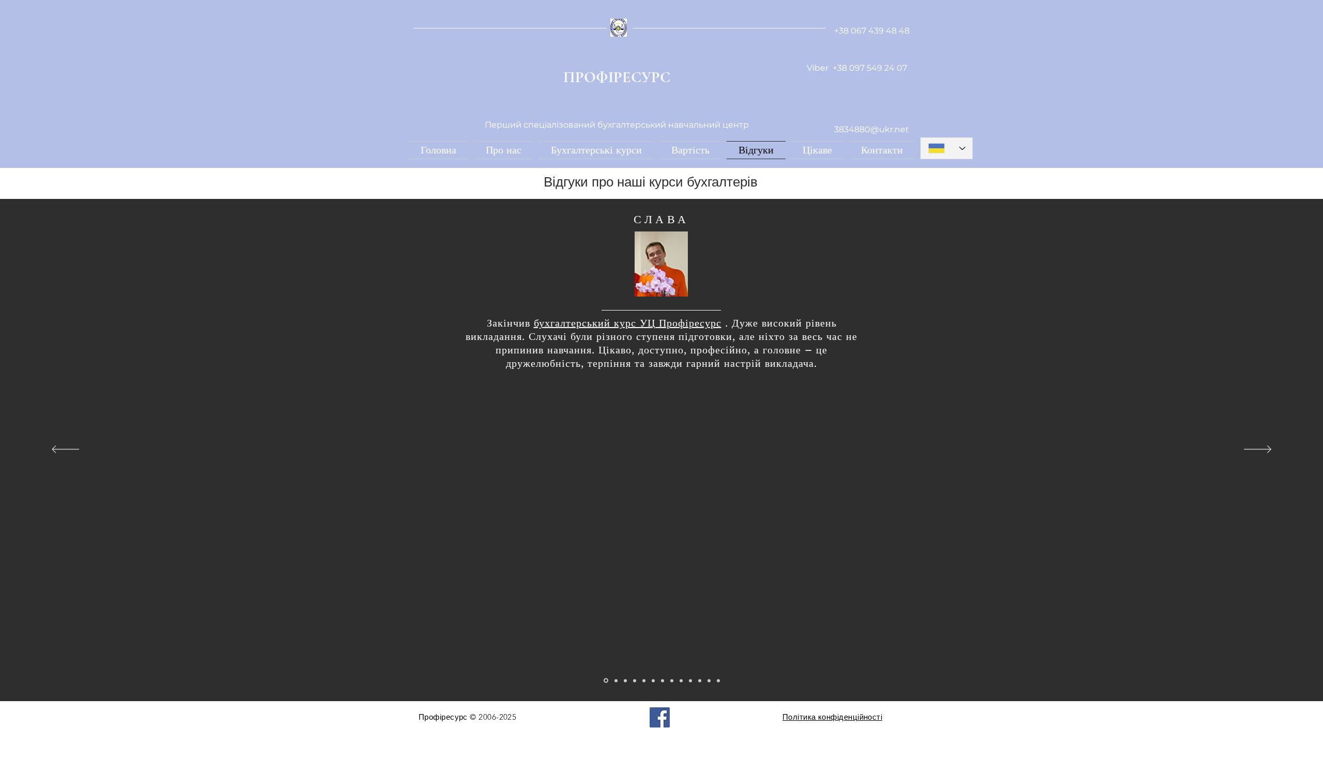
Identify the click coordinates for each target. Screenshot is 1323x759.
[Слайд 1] (606, 680)
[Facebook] (660, 717)
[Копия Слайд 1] (616, 680)
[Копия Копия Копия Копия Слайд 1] (643, 680)
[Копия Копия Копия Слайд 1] (634, 680)
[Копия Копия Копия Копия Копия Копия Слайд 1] (662, 680)
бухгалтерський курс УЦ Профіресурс (627, 323)
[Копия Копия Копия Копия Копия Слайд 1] (653, 680)
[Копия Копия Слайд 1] (625, 680)
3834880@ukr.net (871, 129)
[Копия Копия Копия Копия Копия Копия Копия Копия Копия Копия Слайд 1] (699, 680)
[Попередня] (65, 450)
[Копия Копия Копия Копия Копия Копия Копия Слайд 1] (671, 680)
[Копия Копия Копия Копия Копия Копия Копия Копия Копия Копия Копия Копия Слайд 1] (718, 680)
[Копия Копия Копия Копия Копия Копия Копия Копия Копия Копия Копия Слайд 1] (709, 680)
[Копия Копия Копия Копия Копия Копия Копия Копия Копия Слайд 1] (690, 680)
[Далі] (1257, 450)
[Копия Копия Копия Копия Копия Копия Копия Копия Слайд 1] (681, 680)
